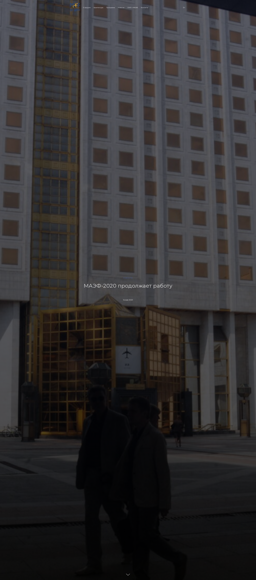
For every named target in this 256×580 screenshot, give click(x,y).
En (184, 13)
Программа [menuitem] (106, 13)
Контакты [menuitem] (138, 13)
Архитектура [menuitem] (94, 13)
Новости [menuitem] (116, 13)
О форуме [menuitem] (83, 13)
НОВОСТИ (128, 278)
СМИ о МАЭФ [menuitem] (127, 13)
